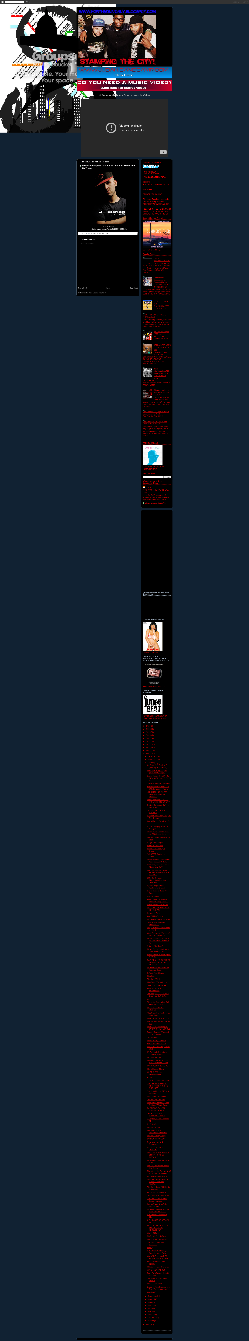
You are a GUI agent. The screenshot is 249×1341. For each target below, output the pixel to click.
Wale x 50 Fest (153, 1233)
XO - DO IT (151, 1292)
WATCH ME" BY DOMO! (156, 1270)
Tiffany (148, 487)
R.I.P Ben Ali (152, 1124)
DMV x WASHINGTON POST (158, 1018)
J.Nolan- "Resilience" (155, 946)
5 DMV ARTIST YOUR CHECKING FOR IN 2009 (162, 347)
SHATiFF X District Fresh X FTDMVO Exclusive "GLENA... (157, 1182)
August (151, 1299)
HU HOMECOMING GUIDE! (157, 1066)
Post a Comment (87, 244)
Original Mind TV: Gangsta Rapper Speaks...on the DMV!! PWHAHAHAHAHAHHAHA (156, 414)
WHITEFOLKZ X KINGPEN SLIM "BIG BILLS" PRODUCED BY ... (157, 1228)
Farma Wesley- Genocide (156, 1041)
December (152, 756)
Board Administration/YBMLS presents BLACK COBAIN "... (158, 941)
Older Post (134, 288)
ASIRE (149, 1077)
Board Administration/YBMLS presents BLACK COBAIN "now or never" (162, 373)
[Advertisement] (108, 267)
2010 (148, 751)
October (151, 763)
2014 (148, 738)
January (151, 1321)
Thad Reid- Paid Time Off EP (158, 1196)
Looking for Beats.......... (156, 913)
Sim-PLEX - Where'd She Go (158, 985)
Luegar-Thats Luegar (155, 843)
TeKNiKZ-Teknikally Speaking (158, 784)
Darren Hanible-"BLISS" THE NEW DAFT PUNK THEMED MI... (159, 778)
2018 (148, 726)
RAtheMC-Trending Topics (157, 1176)
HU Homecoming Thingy (156, 1136)
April (150, 1312)
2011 (148, 748)
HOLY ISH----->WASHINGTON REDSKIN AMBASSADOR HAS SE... (158, 872)
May (149, 1308)
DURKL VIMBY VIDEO (156, 1139)
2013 (148, 741)
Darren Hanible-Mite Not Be (157, 905)
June (150, 1305)
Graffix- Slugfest (153, 896)
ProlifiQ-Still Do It (153, 1127)
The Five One (152, 1037)
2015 (148, 735)
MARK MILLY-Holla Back (156, 1236)
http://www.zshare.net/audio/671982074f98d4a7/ (109, 229)
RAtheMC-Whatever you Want (158, 919)
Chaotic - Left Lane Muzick (157, 1239)
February (151, 1318)
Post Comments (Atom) (97, 293)
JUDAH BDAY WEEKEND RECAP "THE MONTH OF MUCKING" (158, 1086)
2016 (148, 732)
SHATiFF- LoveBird (154, 1284)
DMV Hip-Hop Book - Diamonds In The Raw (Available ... (156, 880)
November (152, 759)
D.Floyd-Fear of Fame (155, 973)
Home (108, 288)
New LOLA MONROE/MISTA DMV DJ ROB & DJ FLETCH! (158, 1155)
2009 (148, 754)
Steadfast (150, 976)
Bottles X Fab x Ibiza (155, 846)
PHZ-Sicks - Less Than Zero (158, 1267)
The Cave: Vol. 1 (153, 979)
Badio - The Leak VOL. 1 (156, 1044)
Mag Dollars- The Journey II (157, 1097)
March (150, 1315)
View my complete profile (155, 503)
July (149, 1302)
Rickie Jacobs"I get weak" (157, 1192)
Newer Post (82, 288)
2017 (148, 729)
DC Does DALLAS (154, 1057)
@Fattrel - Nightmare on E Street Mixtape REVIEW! (161, 392)
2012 (148, 744)
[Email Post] (107, 233)
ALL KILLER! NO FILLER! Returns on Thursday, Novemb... (157, 794)
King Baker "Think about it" (157, 982)
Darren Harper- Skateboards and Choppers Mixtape (160, 280)
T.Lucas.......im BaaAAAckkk (158, 1080)
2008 (148, 1325)
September (152, 1296)
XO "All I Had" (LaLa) (155, 916)
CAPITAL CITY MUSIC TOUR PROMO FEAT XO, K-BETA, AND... (158, 962)
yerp (148, 999)
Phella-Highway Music (155, 1069)
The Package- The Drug (156, 1100)
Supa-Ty (150, 1248)
